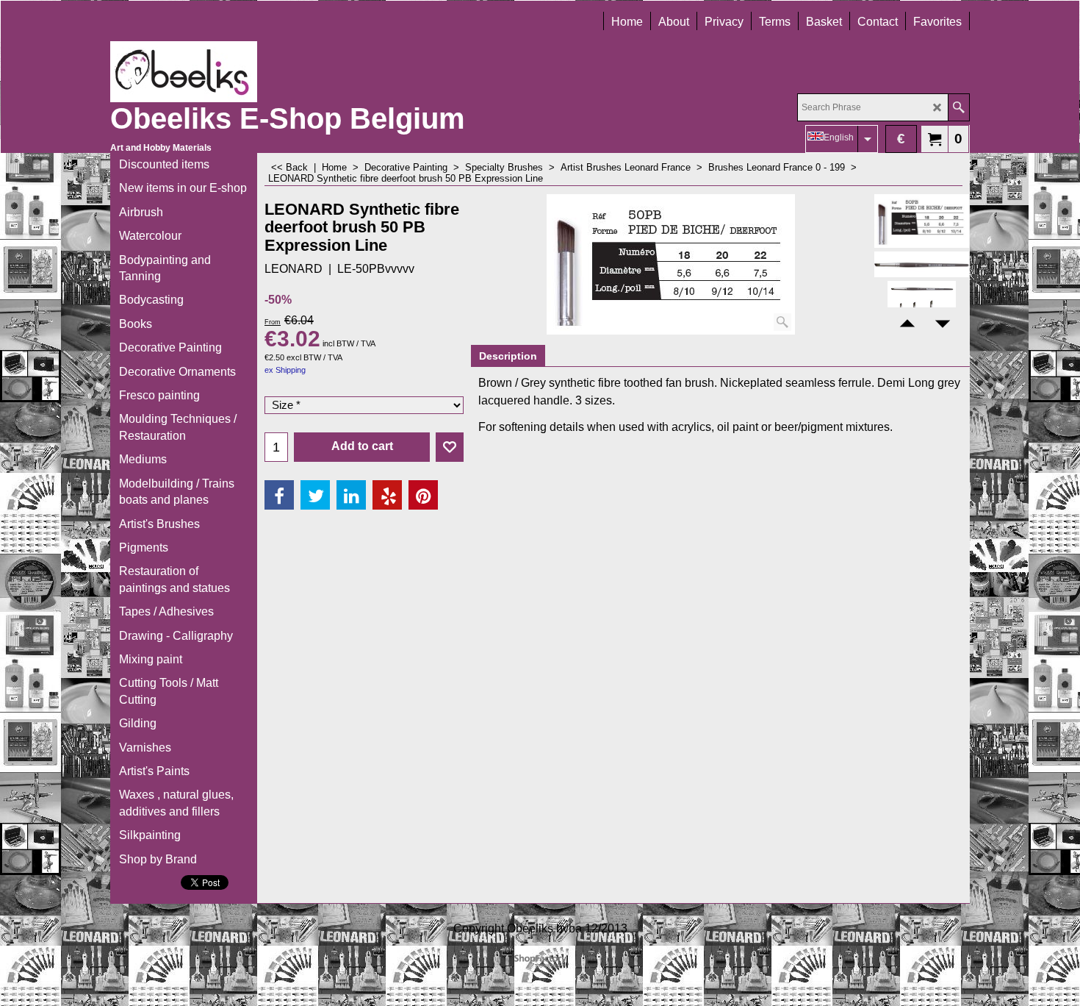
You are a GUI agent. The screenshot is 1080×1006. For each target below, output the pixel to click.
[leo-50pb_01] (921, 264)
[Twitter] (315, 495)
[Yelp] (387, 495)
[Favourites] (450, 447)
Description (508, 356)
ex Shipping (285, 369)
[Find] (958, 107)
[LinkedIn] (351, 495)
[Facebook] (279, 495)
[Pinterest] (423, 495)
